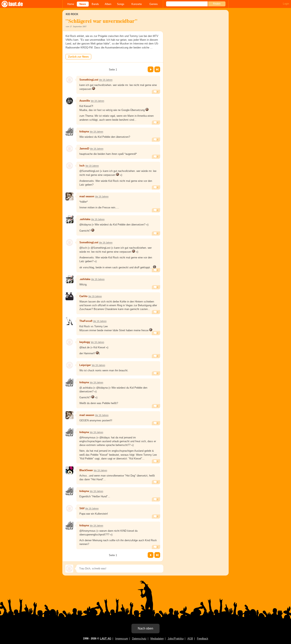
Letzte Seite (157, 69)
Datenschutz (139, 638)
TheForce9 (85, 321)
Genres (153, 4)
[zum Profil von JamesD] (69, 149)
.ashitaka (84, 219)
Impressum (121, 638)
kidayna (84, 131)
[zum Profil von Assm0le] (69, 101)
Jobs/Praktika (176, 638)
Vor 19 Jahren (105, 80)
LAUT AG (105, 638)
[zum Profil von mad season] (69, 196)
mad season (86, 196)
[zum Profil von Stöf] (69, 508)
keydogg (84, 342)
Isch (82, 165)
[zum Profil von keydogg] (69, 342)
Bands (95, 4)
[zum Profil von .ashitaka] (69, 219)
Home (70, 4)
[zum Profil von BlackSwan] (69, 470)
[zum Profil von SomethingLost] (69, 80)
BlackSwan (86, 470)
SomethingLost (88, 79)
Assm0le (84, 100)
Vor (150, 69)
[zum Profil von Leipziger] (69, 365)
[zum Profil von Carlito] (69, 296)
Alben (108, 4)
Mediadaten (157, 638)
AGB (190, 638)
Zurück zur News (78, 56)
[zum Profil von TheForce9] (69, 321)
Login (286, 3)
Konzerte (136, 4)
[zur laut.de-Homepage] (16, 4)
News (82, 4)
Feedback (202, 638)
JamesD (84, 148)
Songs (120, 4)
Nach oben (145, 628)
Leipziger (85, 365)
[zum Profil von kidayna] (69, 132)
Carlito (83, 296)
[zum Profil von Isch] (69, 166)
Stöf (81, 508)
